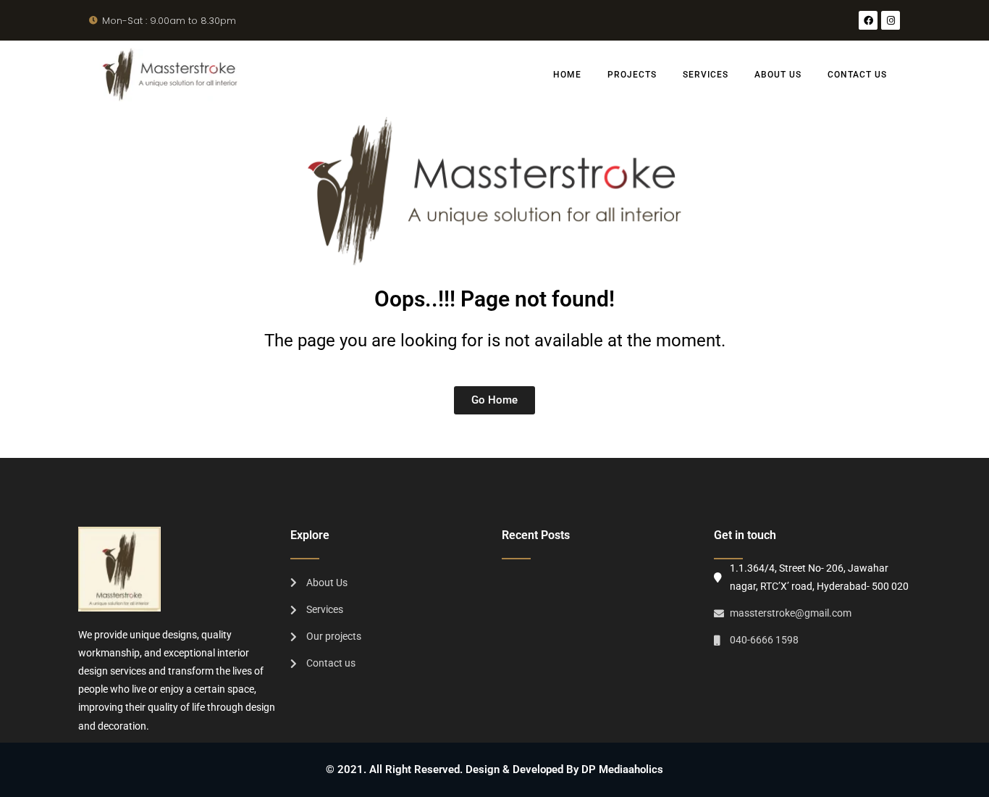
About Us (777, 75)
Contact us (857, 75)
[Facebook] (868, 20)
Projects (632, 75)
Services (705, 75)
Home (567, 75)
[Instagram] (890, 20)
